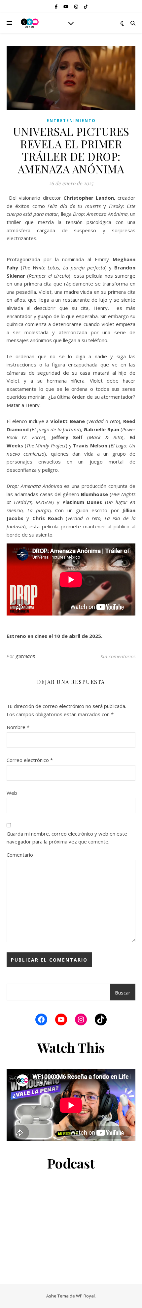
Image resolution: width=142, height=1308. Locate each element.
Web (12, 793)
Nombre (18, 727)
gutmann (26, 656)
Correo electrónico (30, 760)
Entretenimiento (71, 120)
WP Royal (85, 1296)
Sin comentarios (117, 656)
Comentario (20, 854)
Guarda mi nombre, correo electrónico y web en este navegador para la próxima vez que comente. (67, 837)
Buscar (122, 992)
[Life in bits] (30, 23)
